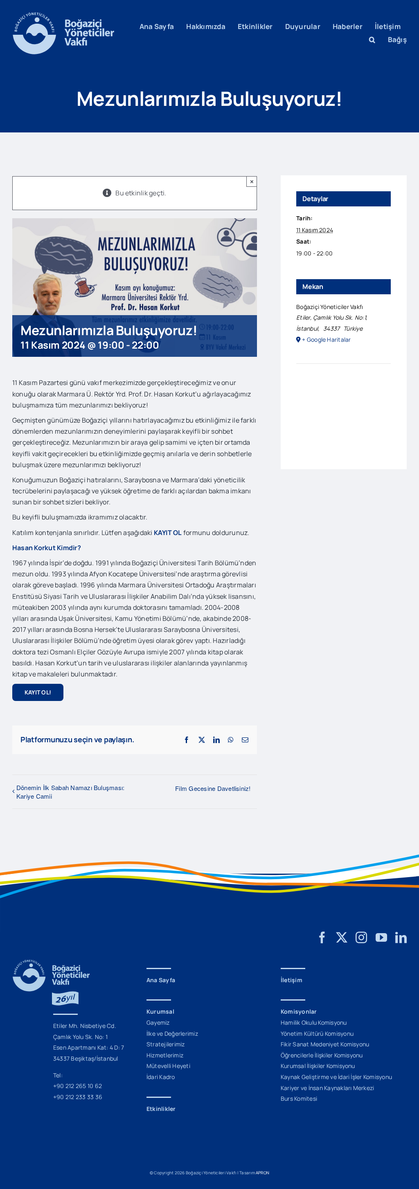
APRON (262, 1173)
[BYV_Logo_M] (63, 15)
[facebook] (322, 937)
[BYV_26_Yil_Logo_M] (51, 962)
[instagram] (361, 937)
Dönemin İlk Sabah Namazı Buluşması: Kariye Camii (70, 791)
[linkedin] (401, 937)
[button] (372, 39)
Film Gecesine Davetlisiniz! (212, 788)
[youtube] (381, 937)
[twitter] (341, 937)
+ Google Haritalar (326, 339)
